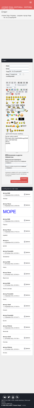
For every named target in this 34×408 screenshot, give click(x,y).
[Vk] (4, 397)
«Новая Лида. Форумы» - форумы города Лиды (16, 7)
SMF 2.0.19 (4, 400)
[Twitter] (9, 397)
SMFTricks (9, 403)
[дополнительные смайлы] (14, 134)
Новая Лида (17, 405)
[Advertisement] (17, 39)
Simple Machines (19, 400)
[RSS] (17, 397)
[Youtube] (13, 397)
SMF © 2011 (11, 400)
